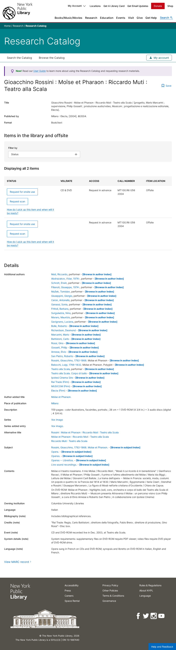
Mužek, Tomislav (60, 291)
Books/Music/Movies (68, 17)
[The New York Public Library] (17, 11)
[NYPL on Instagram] (154, 616)
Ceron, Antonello (60, 300)
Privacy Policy (110, 585)
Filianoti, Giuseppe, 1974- (65, 287)
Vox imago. (57, 426)
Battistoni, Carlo (60, 338)
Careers (69, 595)
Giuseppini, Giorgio (61, 295)
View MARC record (16, 562)
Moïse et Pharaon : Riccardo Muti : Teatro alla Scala (80, 436)
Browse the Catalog (52, 57)
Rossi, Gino (57, 343)
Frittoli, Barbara (59, 308)
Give (140, 17)
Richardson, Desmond (63, 330)
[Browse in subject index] (125, 447)
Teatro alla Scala (60, 369)
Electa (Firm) (58, 390)
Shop (170, 5)
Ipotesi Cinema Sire (62, 377)
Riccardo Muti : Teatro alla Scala (69, 441)
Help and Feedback (162, 646)
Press (68, 590)
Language (145, 595)
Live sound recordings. (64, 464)
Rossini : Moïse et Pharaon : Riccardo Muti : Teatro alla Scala (85, 432)
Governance (109, 600)
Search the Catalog (19, 57)
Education (106, 17)
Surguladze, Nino (61, 313)
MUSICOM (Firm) (60, 386)
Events (120, 17)
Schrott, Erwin (59, 282)
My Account (75, 5)
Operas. (55, 456)
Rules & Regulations (150, 585)
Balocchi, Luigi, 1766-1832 (66, 364)
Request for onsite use (22, 191)
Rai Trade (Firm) (60, 381)
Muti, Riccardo (59, 274)
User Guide (39, 70)
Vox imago (57, 419)
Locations (95, 5)
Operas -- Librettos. (62, 460)
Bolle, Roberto (59, 325)
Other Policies (110, 590)
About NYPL (146, 590)
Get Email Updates (137, 5)
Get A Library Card (114, 5)
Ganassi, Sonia (59, 304)
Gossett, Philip (59, 347)
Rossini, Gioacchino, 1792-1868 (68, 360)
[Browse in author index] (97, 274)
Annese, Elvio (58, 351)
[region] (88, 213)
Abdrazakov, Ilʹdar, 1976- (65, 278)
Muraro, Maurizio (60, 317)
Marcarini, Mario (60, 334)
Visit (131, 17)
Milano (54, 403)
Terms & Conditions (113, 595)
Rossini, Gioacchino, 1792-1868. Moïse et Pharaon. (79, 447)
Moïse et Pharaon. (61, 396)
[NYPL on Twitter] (146, 616)
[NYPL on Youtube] (161, 616)
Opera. (55, 451)
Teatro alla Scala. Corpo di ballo (69, 373)
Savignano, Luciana (62, 321)
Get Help (151, 17)
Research (91, 17)
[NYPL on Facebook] (138, 616)
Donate (158, 5)
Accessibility (72, 585)
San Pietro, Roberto (62, 356)
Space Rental (72, 600)
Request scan (17, 201)
